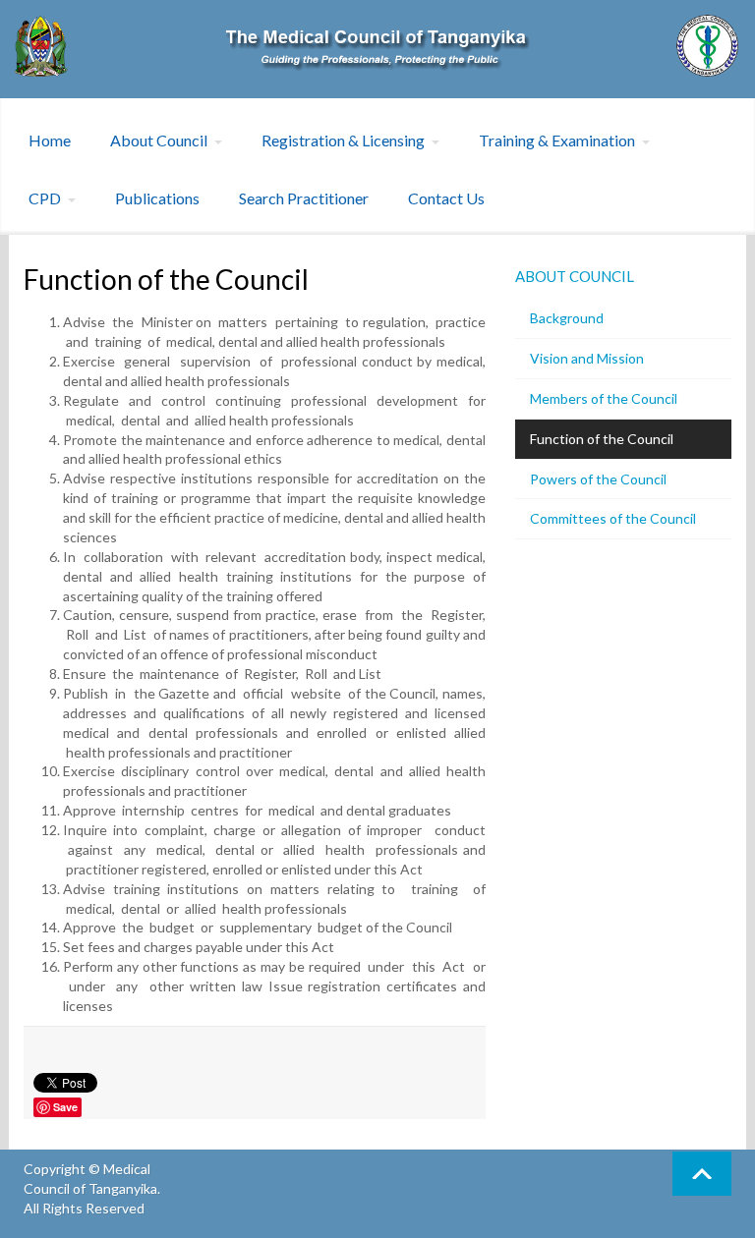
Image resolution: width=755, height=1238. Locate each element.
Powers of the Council (598, 479)
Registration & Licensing (343, 140)
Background (567, 318)
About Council (158, 140)
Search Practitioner (304, 198)
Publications (157, 198)
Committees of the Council (613, 518)
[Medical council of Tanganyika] (377, 46)
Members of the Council (603, 398)
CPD (45, 198)
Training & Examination (557, 140)
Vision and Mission (587, 358)
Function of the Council (601, 438)
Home (50, 140)
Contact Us (446, 198)
